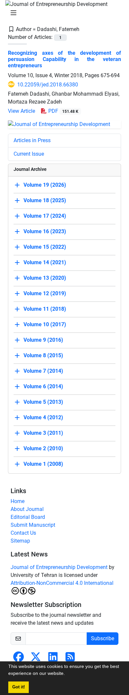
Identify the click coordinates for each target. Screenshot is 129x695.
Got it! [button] (18, 687)
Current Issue (29, 154)
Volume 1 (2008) (43, 464)
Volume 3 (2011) (43, 433)
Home (17, 501)
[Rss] (70, 659)
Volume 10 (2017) (44, 324)
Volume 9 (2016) (43, 340)
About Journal (27, 509)
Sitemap (20, 541)
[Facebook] (18, 659)
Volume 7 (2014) (43, 371)
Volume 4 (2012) (43, 417)
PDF (62, 111)
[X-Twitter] (36, 659)
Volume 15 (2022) (44, 247)
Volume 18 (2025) (44, 200)
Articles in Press (32, 140)
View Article (21, 111)
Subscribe (102, 638)
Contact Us (23, 533)
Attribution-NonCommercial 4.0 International (62, 583)
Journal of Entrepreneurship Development (59, 567)
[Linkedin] (53, 659)
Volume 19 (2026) (44, 185)
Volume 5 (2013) (43, 402)
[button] (67, 674)
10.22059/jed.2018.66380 (47, 84)
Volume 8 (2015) (43, 355)
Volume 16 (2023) (44, 231)
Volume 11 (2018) (44, 309)
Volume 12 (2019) (44, 293)
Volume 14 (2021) (44, 262)
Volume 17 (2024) (44, 216)
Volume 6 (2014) (43, 386)
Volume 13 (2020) (44, 278)
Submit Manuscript (33, 525)
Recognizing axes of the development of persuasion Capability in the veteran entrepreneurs (64, 59)
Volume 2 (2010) (43, 448)
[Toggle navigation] (62, 12)
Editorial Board (28, 517)
